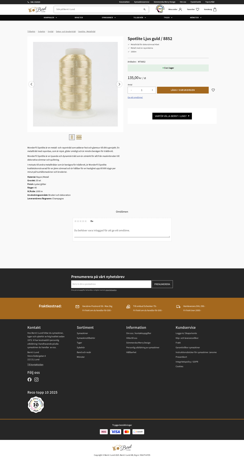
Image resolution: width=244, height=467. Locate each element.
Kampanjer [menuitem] (49, 17)
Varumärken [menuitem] (124, 2)
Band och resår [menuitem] (84, 352)
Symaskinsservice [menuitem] (141, 2)
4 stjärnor (83, 221)
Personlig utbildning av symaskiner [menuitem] (142, 347)
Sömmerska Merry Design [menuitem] (164, 2)
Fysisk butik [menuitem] (196, 2)
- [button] (131, 90)
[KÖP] (183, 90)
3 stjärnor (80, 221)
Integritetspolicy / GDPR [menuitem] (187, 361)
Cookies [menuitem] (179, 366)
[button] (193, 9)
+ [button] (152, 90)
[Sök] (145, 9)
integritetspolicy (110, 290)
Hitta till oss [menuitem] (131, 338)
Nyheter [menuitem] (79, 17)
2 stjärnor (78, 221)
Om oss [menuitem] (183, 2)
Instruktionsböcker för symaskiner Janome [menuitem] (196, 352)
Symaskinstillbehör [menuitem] (86, 338)
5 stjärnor (85, 221)
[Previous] (31, 84)
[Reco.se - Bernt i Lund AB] (160, 9)
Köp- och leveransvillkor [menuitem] (187, 338)
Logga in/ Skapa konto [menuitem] (186, 333)
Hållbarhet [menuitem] (131, 352)
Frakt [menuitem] (178, 342)
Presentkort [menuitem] (181, 357)
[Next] (119, 84)
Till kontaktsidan (35, 364)
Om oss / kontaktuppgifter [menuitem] (138, 333)
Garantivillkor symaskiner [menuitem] (188, 347)
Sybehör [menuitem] (81, 347)
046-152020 (35, 2)
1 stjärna (75, 221)
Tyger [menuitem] (166, 17)
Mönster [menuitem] (194, 17)
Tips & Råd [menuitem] (209, 2)
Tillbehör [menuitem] (138, 17)
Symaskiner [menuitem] (107, 17)
